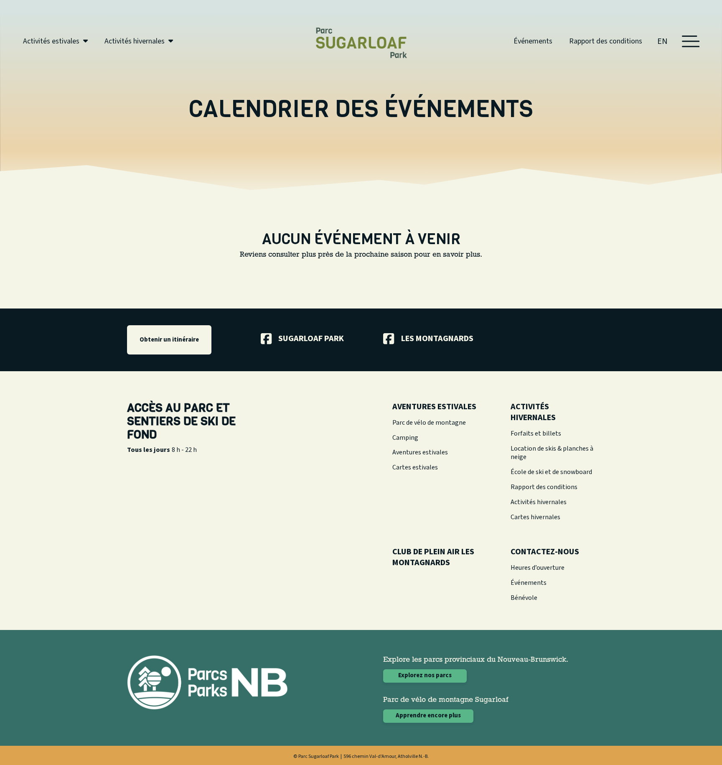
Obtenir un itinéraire (169, 339)
